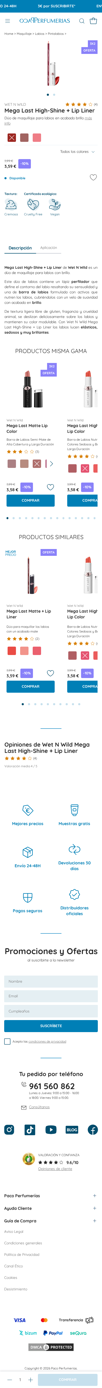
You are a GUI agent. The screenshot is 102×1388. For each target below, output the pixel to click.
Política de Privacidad (21, 1254)
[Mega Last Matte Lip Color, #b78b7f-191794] (24, 464)
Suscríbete (51, 1025)
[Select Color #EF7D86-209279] (37, 137)
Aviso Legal (13, 1231)
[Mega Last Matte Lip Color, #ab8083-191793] (12, 464)
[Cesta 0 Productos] (93, 21)
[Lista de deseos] (50, 487)
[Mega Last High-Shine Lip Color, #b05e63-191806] (72, 468)
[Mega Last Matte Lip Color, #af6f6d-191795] (37, 464)
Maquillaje (24, 34)
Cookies (10, 1277)
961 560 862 (52, 1086)
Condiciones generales (23, 1243)
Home (9, 34)
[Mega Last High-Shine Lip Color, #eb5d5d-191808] (97, 468)
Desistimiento (15, 1289)
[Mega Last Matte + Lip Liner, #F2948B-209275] (24, 651)
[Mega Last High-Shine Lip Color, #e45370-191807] (85, 468)
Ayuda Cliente (18, 1208)
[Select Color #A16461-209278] (24, 137)
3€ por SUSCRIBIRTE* (52, 6)
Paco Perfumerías (22, 1195)
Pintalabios (56, 34)
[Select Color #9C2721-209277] (12, 137)
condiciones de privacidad (47, 1041)
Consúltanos (39, 1107)
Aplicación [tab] (48, 247)
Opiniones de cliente (55, 1168)
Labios (40, 34)
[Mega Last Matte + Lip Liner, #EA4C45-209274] (12, 651)
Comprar (30, 500)
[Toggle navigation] (7, 21)
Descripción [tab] (20, 247)
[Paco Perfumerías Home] (45, 21)
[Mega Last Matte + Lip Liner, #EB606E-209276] (37, 651)
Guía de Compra (20, 1220)
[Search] (82, 21)
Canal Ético (13, 1266)
